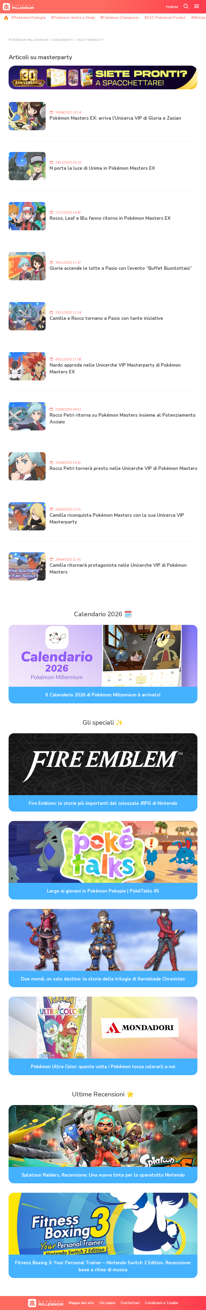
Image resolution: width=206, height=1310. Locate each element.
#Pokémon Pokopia (29, 17)
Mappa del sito (81, 1303)
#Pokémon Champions (119, 17)
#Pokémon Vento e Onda (73, 17)
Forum (172, 7)
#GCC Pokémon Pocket (165, 17)
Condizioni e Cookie (161, 1303)
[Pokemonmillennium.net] (17, 6)
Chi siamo (107, 1303)
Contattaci (130, 1303)
